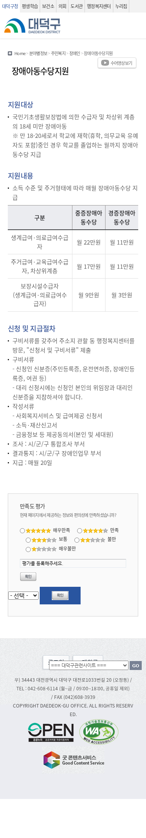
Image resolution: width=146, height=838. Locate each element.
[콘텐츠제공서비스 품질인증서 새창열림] (73, 759)
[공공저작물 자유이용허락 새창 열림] (53, 731)
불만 (111, 539)
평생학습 (30, 6)
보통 (63, 539)
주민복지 (58, 53)
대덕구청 (10, 6)
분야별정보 (38, 53)
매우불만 (67, 548)
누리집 (121, 6)
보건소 (48, 6)
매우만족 (61, 530)
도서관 (76, 6)
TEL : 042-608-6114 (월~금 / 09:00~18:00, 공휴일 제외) (73, 688)
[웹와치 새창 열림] (98, 731)
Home (19, 53)
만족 (114, 530)
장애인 (74, 53)
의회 (62, 6)
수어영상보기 (121, 63)
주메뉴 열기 (137, 25)
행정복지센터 (99, 6)
